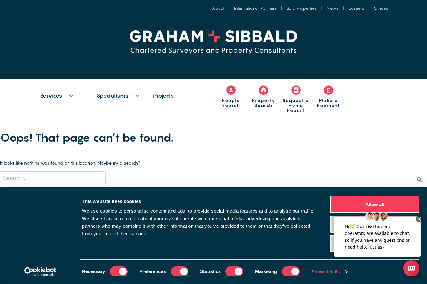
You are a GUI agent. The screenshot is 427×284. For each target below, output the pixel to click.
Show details (325, 271)
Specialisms (112, 95)
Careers (356, 8)
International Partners (255, 8)
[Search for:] (53, 178)
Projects (163, 95)
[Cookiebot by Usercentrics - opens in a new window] (40, 271)
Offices (381, 8)
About (218, 8)
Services (51, 95)
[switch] (179, 271)
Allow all (374, 204)
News (332, 8)
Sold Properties (301, 8)
